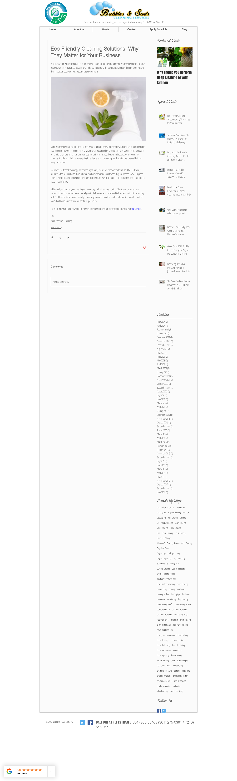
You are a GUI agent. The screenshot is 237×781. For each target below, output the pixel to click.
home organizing (163, 655)
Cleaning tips (161, 512)
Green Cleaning (56, 227)
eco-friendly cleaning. (165, 614)
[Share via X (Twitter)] (60, 237)
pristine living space (164, 675)
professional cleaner (180, 675)
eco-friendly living (180, 614)
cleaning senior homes (177, 589)
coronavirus (161, 599)
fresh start (174, 619)
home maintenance (164, 650)
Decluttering (161, 517)
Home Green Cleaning (165, 532)
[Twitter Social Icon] (82, 722)
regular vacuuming (163, 686)
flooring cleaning (163, 619)
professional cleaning (164, 680)
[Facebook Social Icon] (90, 722)
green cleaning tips (164, 624)
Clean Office (161, 507)
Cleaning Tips (180, 507)
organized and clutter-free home (168, 670)
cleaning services (163, 594)
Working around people (166, 573)
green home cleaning (180, 624)
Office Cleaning (186, 543)
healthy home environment (167, 635)
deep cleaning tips (163, 609)
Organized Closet (163, 548)
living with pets (182, 660)
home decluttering (163, 645)
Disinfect (183, 517)
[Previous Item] (162, 57)
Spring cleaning (179, 558)
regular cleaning (180, 680)
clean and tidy (162, 589)
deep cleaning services (183, 604)
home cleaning (162, 640)
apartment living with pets (166, 578)
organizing (186, 670)
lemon (173, 660)
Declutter (186, 512)
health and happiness (165, 629)
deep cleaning (183, 599)
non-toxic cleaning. (164, 665)
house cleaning (176, 655)
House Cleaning (180, 532)
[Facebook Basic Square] (159, 711)
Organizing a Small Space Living (168, 553)
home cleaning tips (176, 640)
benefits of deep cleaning (166, 584)
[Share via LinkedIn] (67, 237)
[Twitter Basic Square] (164, 711)
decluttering (171, 599)
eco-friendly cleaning (179, 609)
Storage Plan (174, 563)
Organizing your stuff (164, 558)
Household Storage (164, 538)
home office (177, 650)
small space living (176, 691)
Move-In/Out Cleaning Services (168, 543)
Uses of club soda (178, 568)
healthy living (183, 635)
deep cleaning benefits (165, 604)
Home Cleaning (175, 527)
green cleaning (57, 220)
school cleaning (162, 691)
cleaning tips (175, 594)
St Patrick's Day (162, 563)
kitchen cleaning (163, 660)
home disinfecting (178, 645)
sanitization (176, 686)
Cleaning (68, 220)
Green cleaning (162, 527)
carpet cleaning (182, 584)
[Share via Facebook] (52, 237)
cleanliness (185, 594)
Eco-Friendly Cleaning (165, 522)
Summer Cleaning (163, 568)
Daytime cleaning (174, 512)
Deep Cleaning (173, 517)
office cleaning (178, 665)
